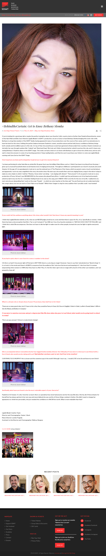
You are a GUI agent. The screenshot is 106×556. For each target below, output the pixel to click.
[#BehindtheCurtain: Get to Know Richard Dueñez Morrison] (15, 484)
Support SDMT (11, 523)
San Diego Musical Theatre (11, 131)
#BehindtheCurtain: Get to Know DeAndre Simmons (64, 495)
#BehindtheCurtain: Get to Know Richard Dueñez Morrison (15, 495)
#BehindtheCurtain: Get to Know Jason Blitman (89, 495)
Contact (8, 537)
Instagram (88, 530)
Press (8, 535)
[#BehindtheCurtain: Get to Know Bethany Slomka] (51, 73)
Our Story (9, 529)
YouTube (88, 539)
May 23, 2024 (28, 131)
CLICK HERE (6, 429)
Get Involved (10, 526)
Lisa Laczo (57, 553)
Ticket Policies (36, 521)
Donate (8, 540)
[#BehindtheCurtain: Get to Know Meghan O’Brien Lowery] (39, 484)
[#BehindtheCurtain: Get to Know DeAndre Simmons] (64, 484)
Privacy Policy (35, 541)
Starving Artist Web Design (68, 553)
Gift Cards (34, 526)
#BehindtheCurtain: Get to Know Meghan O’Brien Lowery (40, 495)
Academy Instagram (91, 534)
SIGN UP (60, 530)
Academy (9, 532)
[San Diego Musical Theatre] (10, 6)
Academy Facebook (91, 525)
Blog (36, 131)
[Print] (97, 131)
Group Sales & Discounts (39, 523)
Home (8, 521)
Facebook (88, 521)
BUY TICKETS (98, 15)
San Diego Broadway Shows (46, 131)
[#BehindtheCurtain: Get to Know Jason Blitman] (88, 484)
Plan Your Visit (36, 538)
